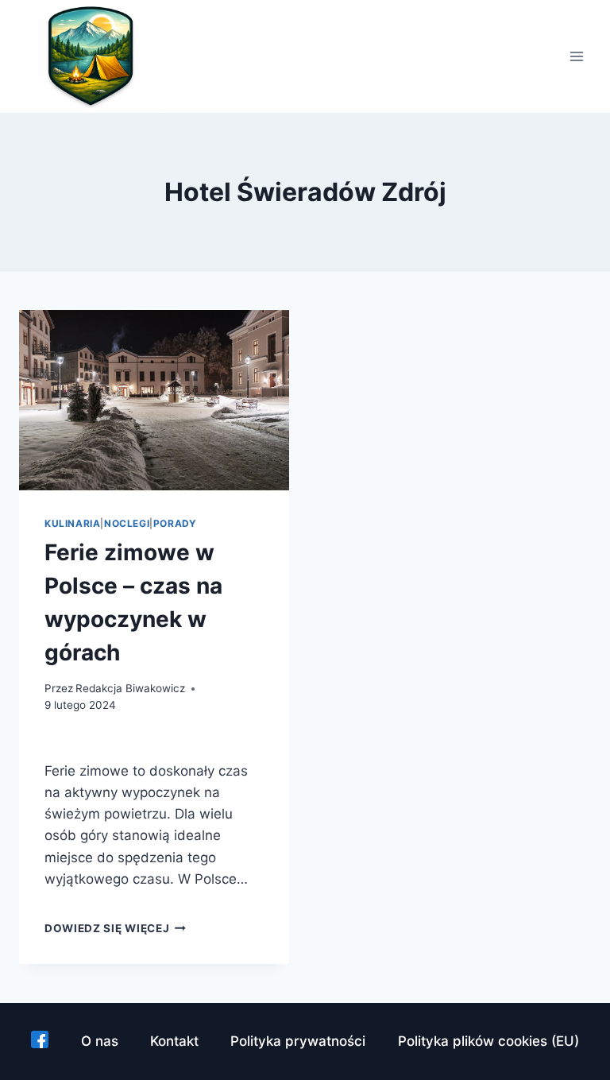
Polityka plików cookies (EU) (488, 1041)
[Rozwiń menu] (576, 57)
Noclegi (126, 523)
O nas (99, 1041)
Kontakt (174, 1041)
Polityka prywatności (297, 1041)
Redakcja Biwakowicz (130, 688)
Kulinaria (72, 523)
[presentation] (154, 400)
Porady (175, 523)
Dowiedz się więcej (115, 928)
